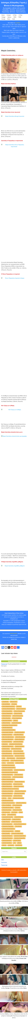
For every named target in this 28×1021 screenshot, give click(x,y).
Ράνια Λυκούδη (17, 809)
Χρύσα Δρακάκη (7, 840)
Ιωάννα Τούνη (19, 762)
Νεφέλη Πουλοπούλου (8, 802)
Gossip (3, 19)
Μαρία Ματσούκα (7, 786)
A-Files (14, 15)
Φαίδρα (17, 831)
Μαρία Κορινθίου (7, 784)
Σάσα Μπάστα (11, 814)
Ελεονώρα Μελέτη (19, 753)
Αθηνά (15, 720)
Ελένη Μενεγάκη (7, 751)
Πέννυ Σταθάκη (7, 805)
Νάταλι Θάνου (18, 795)
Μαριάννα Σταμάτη (20, 791)
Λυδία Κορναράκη (17, 777)
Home (3, 15)
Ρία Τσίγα (14, 812)
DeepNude (5, 701)
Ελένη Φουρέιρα (18, 751)
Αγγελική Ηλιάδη (7, 720)
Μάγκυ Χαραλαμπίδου (8, 779)
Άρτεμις (19, 706)
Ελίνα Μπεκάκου (7, 753)
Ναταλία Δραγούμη (8, 800)
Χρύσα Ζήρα (17, 840)
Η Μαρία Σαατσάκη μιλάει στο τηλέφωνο (12, 55)
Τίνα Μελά (18, 826)
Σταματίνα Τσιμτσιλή (8, 826)
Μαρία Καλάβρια (19, 781)
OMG (14, 17)
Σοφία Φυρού (6, 821)
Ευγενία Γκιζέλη (19, 755)
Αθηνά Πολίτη (6, 722)
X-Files (20, 15)
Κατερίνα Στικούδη (7, 769)
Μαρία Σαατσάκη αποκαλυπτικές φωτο (11, 432)
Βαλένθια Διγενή (20, 737)
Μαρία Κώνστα (18, 784)
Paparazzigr (4, 664)
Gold (13, 19)
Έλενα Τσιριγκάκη (7, 713)
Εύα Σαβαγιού (20, 758)
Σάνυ (4, 814)
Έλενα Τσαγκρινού (19, 711)
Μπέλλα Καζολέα (7, 795)
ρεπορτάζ (10, 845)
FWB (20, 17)
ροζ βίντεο (18, 845)
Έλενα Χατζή (18, 713)
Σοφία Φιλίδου (16, 819)
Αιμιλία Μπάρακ (16, 722)
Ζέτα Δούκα (6, 760)
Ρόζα (20, 812)
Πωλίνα (18, 807)
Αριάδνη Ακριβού (19, 732)
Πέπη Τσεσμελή (17, 805)
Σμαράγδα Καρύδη (7, 817)
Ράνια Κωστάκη (7, 809)
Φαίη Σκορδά (6, 833)
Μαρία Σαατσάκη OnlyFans (8, 83)
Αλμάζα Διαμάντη (7, 727)
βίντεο (4, 845)
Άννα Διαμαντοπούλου (8, 706)
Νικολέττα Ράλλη (21, 802)
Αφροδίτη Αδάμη (18, 734)
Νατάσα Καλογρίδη (18, 798)
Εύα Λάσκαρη (10, 758)
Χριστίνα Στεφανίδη (20, 838)
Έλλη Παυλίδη (6, 718)
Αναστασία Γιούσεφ (8, 732)
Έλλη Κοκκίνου (6, 715)
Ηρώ (4, 762)
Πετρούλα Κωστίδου (8, 807)
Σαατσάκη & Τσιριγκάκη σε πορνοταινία (12, 140)
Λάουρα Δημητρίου (7, 774)
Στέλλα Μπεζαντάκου (19, 824)
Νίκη (9, 798)
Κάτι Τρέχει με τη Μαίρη (7, 405)
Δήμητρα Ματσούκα (8, 746)
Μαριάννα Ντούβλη (8, 791)
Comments (4, 862)
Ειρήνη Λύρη (6, 748)
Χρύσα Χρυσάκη (7, 842)
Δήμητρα (5, 744)
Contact (9, 15)
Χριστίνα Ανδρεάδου (17, 833)
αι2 (14, 842)
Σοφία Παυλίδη (6, 819)
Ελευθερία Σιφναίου (8, 755)
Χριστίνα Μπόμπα (7, 835)
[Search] (25, 851)
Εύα (4, 758)
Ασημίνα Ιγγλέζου (7, 734)
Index (2, 859)
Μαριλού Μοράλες (7, 793)
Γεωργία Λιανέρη (7, 741)
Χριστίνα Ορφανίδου (20, 835)
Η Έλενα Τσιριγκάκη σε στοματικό (10, 274)
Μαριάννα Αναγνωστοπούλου (10, 788)
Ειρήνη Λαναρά (20, 746)
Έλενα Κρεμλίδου (7, 711)
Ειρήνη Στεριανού (16, 748)
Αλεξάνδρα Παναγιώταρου (10, 725)
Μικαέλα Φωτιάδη (19, 793)
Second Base (6, 704)
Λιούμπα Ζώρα (6, 777)
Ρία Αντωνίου (6, 812)
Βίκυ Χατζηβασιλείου (8, 737)
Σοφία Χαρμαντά (16, 821)
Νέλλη (4, 798)
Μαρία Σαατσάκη (18, 786)
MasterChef (14, 701)
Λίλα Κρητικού (18, 774)
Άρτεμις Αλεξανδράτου (8, 708)
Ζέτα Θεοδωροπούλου (17, 760)
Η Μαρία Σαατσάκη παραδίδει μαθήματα (12, 561)
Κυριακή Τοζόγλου (19, 769)
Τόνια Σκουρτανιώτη (8, 831)
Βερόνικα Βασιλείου (8, 739)
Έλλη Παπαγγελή (17, 715)
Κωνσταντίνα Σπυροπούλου (10, 772)
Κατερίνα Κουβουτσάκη (9, 767)
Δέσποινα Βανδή (18, 741)
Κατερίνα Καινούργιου (8, 765)
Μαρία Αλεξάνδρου (8, 781)
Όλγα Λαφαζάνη (17, 718)
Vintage (3, 17)
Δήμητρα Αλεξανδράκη (16, 744)
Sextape (14, 704)
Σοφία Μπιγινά (19, 817)
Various (9, 17)
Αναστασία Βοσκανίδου (9, 729)
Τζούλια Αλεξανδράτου (8, 828)
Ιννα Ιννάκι (10, 762)
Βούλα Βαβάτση (19, 739)
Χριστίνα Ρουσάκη (7, 838)
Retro (8, 19)
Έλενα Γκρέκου (21, 708)
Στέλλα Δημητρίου (7, 824)
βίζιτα (19, 842)
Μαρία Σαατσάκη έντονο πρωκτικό (10, 112)
